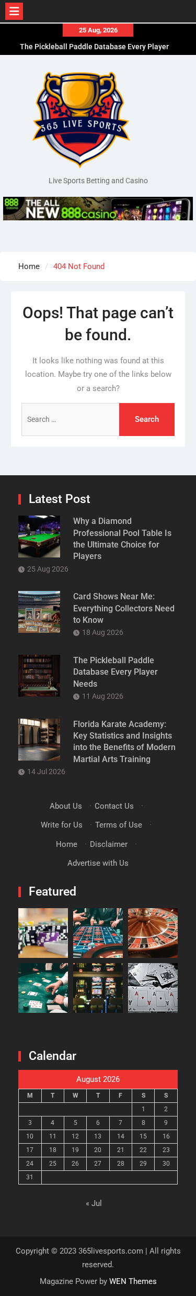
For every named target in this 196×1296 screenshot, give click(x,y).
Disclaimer (109, 844)
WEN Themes (133, 1281)
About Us (66, 806)
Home (66, 844)
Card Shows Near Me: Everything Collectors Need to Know (124, 608)
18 (52, 1150)
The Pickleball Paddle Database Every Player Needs (115, 672)
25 (52, 1163)
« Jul (94, 1203)
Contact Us (114, 806)
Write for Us (62, 825)
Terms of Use (118, 825)
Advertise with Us (98, 863)
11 (52, 1136)
